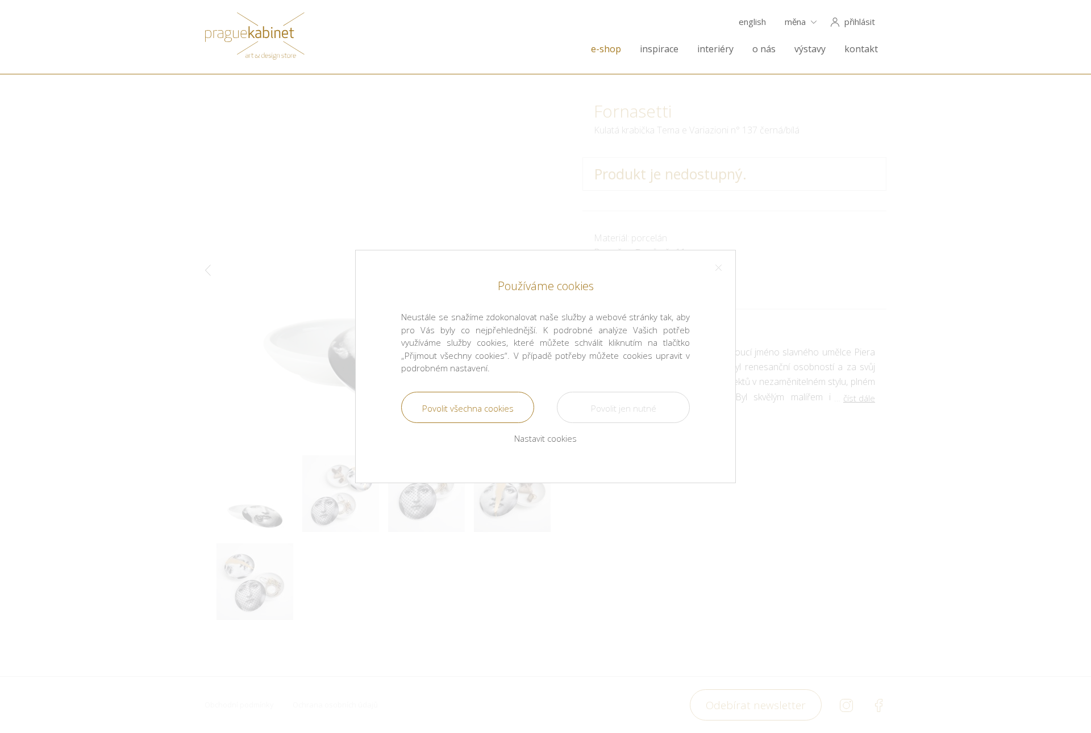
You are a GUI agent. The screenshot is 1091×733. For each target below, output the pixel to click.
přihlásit (859, 22)
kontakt (861, 49)
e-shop (606, 49)
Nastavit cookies (545, 438)
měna (795, 22)
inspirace (659, 49)
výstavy (810, 49)
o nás (764, 49)
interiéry (715, 49)
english (752, 22)
